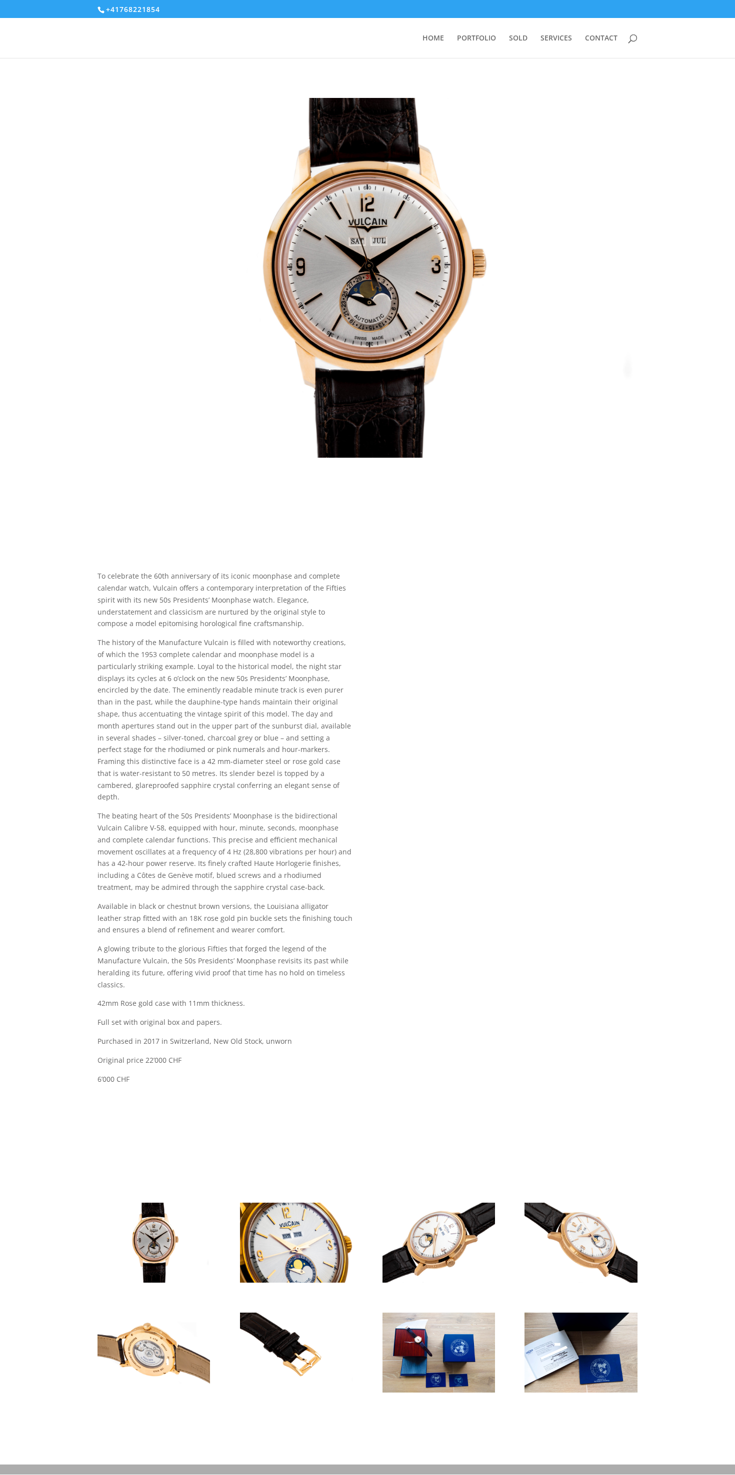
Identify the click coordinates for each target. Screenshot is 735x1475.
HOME (433, 38)
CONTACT (601, 38)
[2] (296, 1282)
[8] (580, 1392)
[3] (438, 1282)
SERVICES (556, 38)
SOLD (518, 38)
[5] (154, 1392)
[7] (438, 1392)
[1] (154, 1282)
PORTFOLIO (476, 38)
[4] (580, 1282)
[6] (296, 1392)
